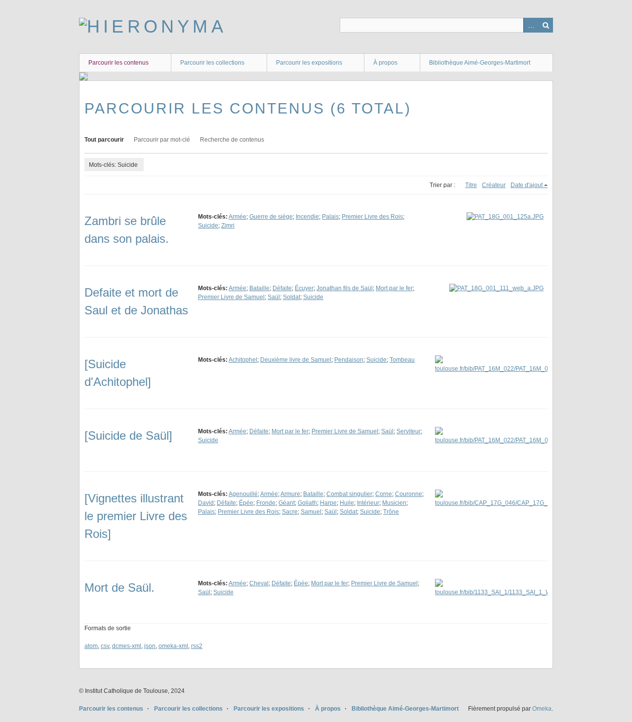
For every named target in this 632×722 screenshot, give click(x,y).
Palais (330, 216)
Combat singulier (349, 494)
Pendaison (348, 359)
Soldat (291, 297)
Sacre (290, 511)
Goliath (307, 502)
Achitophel (243, 359)
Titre (471, 185)
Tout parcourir (104, 139)
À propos (385, 62)
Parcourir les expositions (309, 62)
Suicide (208, 225)
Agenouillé (243, 494)
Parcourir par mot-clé (162, 139)
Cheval (259, 583)
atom (91, 646)
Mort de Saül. (119, 587)
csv (105, 646)
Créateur (494, 185)
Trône (391, 511)
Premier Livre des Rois (372, 216)
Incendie (307, 216)
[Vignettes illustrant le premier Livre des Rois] (135, 516)
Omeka (542, 708)
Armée (237, 216)
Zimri (228, 225)
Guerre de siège (271, 216)
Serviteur (408, 431)
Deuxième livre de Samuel (295, 359)
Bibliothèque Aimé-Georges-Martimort (479, 62)
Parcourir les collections (212, 62)
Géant (286, 502)
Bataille (259, 288)
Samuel (311, 511)
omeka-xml (173, 646)
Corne (383, 494)
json (150, 646)
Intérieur (368, 502)
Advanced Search (530, 25)
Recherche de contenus (232, 139)
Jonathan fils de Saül (344, 288)
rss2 (196, 646)
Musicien (394, 502)
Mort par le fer (394, 288)
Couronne (408, 494)
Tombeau (402, 359)
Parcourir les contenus (118, 62)
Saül (274, 297)
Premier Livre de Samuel (231, 297)
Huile (347, 502)
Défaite (282, 288)
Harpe (328, 502)
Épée (246, 502)
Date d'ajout (527, 185)
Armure (290, 494)
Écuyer (304, 288)
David (206, 502)
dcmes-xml (126, 646)
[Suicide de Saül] (128, 435)
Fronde (266, 502)
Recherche (545, 25)
